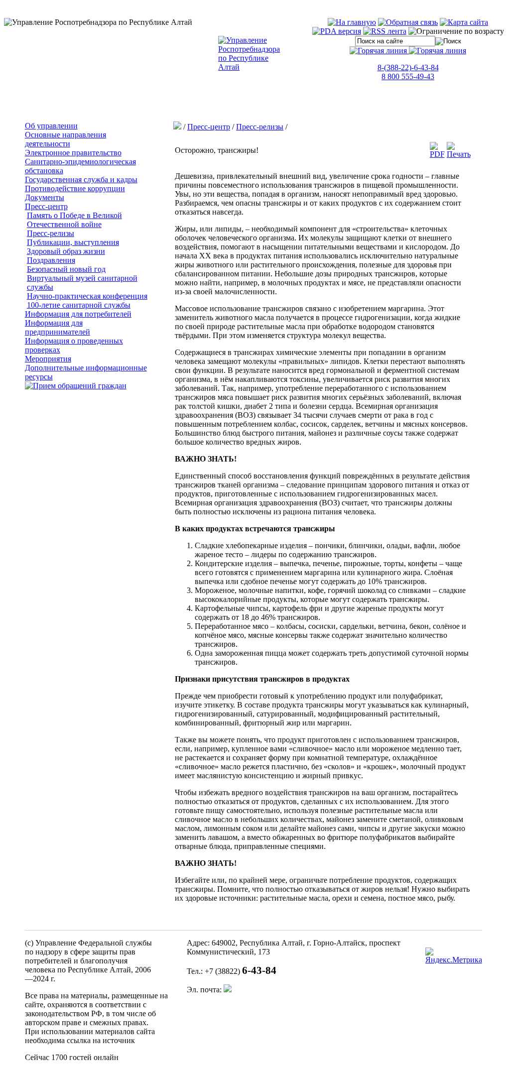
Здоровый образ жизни (66, 251)
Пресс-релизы (50, 233)
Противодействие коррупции (75, 188)
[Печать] (459, 154)
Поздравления (51, 260)
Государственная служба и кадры (81, 179)
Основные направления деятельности (65, 139)
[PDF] (437, 154)
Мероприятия (48, 359)
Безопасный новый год (66, 269)
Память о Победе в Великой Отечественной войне (74, 220)
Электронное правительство (73, 152)
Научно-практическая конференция (87, 296)
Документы (44, 197)
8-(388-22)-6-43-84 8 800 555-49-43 (408, 72)
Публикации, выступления (73, 242)
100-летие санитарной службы (78, 305)
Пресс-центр (46, 206)
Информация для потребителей (78, 314)
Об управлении (51, 125)
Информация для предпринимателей (57, 327)
